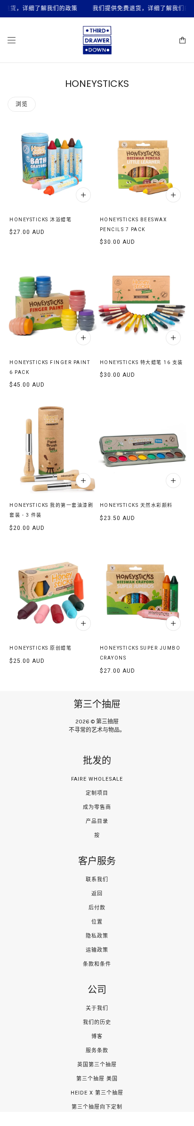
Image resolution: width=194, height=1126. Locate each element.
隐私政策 (97, 936)
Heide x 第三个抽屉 (97, 1093)
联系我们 (97, 880)
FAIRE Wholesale (97, 779)
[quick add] (83, 194)
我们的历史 (97, 1022)
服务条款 (97, 1051)
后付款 (97, 908)
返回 (97, 894)
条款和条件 (97, 964)
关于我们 (97, 1008)
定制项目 (97, 793)
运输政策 (97, 950)
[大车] (182, 40)
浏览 (22, 104)
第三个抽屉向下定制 (97, 1107)
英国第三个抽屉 (97, 1065)
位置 (97, 922)
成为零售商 (97, 807)
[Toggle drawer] (12, 40)
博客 (97, 1036)
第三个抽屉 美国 (97, 1079)
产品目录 (97, 821)
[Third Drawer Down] (97, 40)
